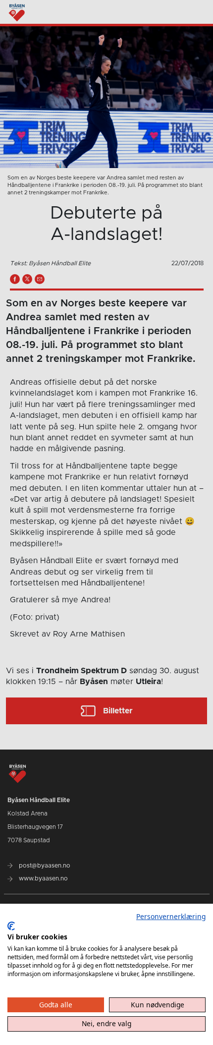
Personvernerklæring (171, 916)
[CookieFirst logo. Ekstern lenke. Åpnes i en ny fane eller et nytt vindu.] (11, 926)
